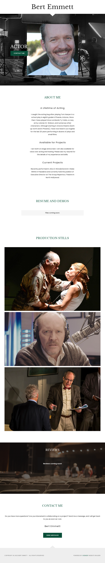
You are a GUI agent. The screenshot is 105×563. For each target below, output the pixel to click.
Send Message (52, 535)
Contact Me (19, 53)
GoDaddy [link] (85, 555)
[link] (52, 6)
